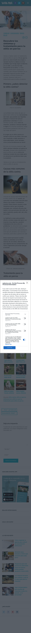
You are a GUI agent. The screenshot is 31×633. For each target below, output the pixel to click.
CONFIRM (9, 347)
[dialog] (15, 316)
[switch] (24, 318)
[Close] (27, 283)
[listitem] (15, 314)
